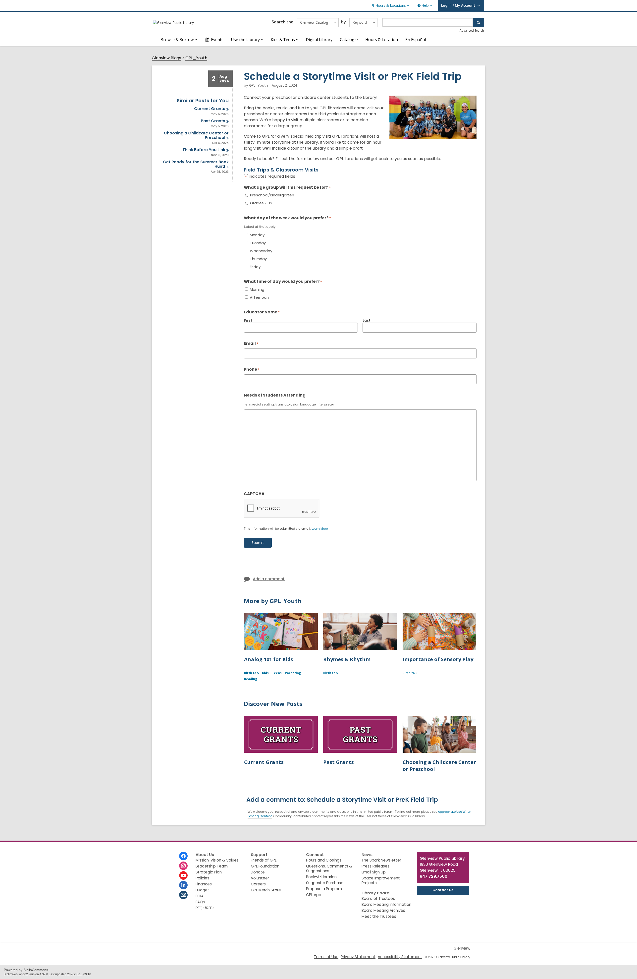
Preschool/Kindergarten (272, 195)
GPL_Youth (196, 58)
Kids (265, 673)
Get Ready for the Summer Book (196, 164)
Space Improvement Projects (381, 880)
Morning (257, 289)
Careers (258, 884)
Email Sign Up (374, 872)
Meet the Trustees (379, 916)
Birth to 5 (251, 673)
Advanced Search (472, 30)
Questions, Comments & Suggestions (329, 868)
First (248, 320)
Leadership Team (212, 866)
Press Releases (375, 866)
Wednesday (261, 250)
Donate (258, 872)
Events (217, 39)
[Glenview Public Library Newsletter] (183, 895)
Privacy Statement (358, 956)
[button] (390, 5)
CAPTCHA (254, 494)
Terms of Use (326, 956)
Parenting (293, 673)
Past (213, 121)
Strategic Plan (209, 872)
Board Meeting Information (386, 904)
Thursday (258, 258)
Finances (204, 884)
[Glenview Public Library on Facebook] (183, 856)
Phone (252, 369)
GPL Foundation (265, 866)
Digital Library (319, 39)
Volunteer (260, 878)
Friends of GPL (263, 860)
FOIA (200, 896)
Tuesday (258, 242)
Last (367, 320)
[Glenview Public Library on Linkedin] (183, 885)
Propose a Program (324, 888)
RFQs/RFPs (205, 908)
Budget (202, 890)
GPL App (313, 894)
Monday (257, 234)
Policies (202, 878)
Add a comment (269, 579)
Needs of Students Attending (275, 395)
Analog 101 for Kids (268, 659)
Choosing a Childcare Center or (196, 135)
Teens (277, 673)
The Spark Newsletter (381, 860)
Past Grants (338, 762)
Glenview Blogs (166, 58)
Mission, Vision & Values (217, 860)
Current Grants (264, 762)
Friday (255, 266)
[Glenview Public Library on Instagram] (183, 866)
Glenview (462, 948)
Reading (250, 679)
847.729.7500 (433, 876)
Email (251, 343)
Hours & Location (381, 39)
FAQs (200, 902)
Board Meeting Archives (383, 910)
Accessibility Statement (400, 956)
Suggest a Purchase (324, 882)
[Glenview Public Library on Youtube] (183, 875)
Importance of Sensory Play (438, 659)
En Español (415, 39)
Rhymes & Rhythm (347, 659)
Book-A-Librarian (321, 876)
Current (209, 109)
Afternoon (259, 297)
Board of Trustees (378, 898)
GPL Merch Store (266, 890)
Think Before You (203, 150)
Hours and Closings (323, 860)
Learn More (320, 528)
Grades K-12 (261, 203)
